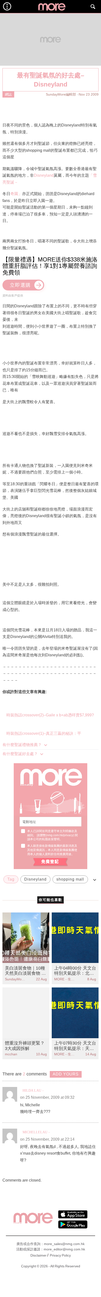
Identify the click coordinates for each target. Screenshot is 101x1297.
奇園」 (16, 194)
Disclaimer (38, 1255)
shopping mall (70, 879)
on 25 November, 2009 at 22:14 (47, 1139)
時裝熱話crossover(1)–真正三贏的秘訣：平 (43, 733)
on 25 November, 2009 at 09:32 (47, 1097)
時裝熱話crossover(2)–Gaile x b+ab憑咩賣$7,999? (50, 715)
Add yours (66, 1074)
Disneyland (44, 175)
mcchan (11, 1054)
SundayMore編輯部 (61, 94)
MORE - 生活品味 (64, 979)
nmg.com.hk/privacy (60, 835)
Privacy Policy (60, 1255)
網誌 (8, 94)
